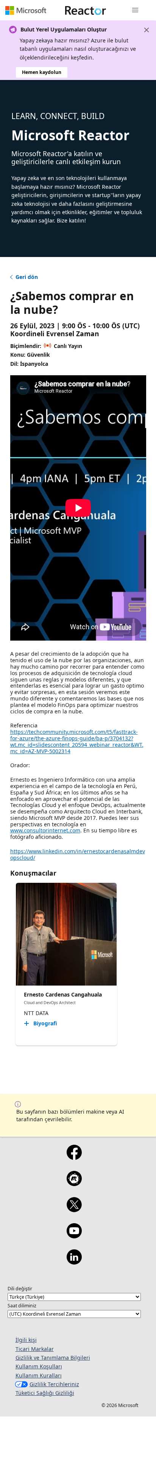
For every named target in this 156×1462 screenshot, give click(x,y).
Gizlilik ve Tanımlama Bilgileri (53, 1357)
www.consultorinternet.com (45, 830)
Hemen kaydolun (41, 72)
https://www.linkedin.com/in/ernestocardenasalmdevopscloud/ (77, 854)
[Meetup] (74, 1183)
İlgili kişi (26, 1339)
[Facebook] (74, 1157)
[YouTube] (74, 1235)
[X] (74, 1209)
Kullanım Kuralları (39, 1375)
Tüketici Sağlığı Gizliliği (45, 1392)
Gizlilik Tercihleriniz (54, 1384)
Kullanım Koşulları (39, 1366)
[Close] (146, 30)
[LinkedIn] (74, 1261)
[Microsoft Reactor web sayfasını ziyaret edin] (85, 10)
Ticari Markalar (35, 1348)
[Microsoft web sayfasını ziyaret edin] (26, 10)
